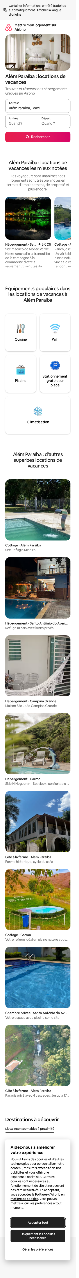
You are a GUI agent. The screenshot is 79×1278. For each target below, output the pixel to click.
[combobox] (38, 108)
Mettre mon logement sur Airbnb (35, 27)
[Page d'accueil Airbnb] (8, 27)
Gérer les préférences (37, 1249)
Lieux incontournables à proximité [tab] (29, 1129)
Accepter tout (38, 1223)
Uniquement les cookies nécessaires (38, 1236)
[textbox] (21, 123)
